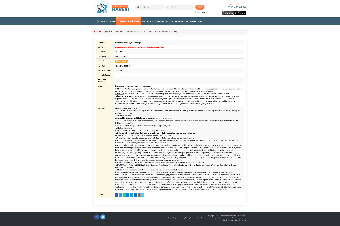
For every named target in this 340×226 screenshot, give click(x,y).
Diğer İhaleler (147, 21)
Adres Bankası (196, 21)
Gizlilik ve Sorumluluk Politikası (234, 220)
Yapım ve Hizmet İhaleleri (128, 21)
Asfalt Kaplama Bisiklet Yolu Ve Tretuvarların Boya (159, 31)
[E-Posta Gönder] (139, 195)
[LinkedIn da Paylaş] (135, 195)
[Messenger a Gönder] (127, 195)
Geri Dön (97, 31)
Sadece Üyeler (121, 61)
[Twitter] (102, 217)
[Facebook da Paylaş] (116, 195)
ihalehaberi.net (226, 215)
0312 (237, 6)
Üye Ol (104, 21)
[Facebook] (96, 217)
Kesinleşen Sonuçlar (179, 21)
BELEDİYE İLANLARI (132, 31)
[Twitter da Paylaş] (120, 195)
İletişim (112, 21)
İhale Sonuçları (161, 21)
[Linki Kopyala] (142, 195)
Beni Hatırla (202, 12)
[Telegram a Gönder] (131, 195)
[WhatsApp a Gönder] (124, 195)
